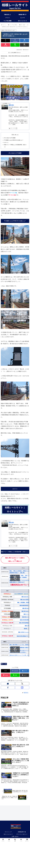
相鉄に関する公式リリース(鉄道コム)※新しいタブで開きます (15, 559)
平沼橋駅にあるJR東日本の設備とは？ (13, 140)
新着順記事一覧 (22, 831)
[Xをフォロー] (12, 128)
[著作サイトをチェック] (10, 128)
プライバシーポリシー (21, 834)
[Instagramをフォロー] (16, 128)
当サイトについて (8, 834)
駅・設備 (4, 663)
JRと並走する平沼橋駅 (10, 137)
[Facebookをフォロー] (14, 128)
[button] (24, 45)
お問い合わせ (15, 836)
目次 (13, 134)
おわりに (6, 142)
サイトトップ (8, 831)
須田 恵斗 (11, 105)
